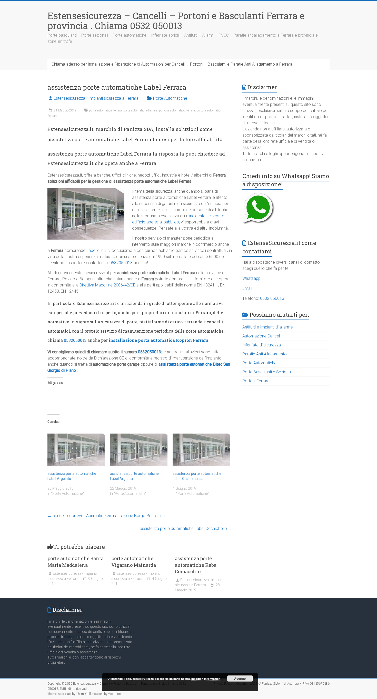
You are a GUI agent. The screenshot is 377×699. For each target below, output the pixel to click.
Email (247, 288)
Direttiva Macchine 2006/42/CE (107, 285)
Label (91, 250)
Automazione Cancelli (261, 336)
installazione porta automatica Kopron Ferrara (159, 340)
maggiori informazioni (206, 679)
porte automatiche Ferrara (140, 110)
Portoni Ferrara (256, 380)
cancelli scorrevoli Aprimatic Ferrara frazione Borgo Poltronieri (106, 515)
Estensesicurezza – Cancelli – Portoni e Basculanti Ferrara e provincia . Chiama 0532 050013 (175, 20)
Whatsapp (251, 278)
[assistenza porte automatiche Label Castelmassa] (201, 450)
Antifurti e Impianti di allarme (267, 327)
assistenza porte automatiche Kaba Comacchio (195, 564)
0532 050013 (272, 298)
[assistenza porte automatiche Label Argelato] (76, 450)
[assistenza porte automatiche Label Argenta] (138, 450)
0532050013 (121, 262)
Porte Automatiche (170, 98)
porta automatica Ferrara (105, 110)
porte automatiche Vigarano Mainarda (133, 561)
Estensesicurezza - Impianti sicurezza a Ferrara (96, 98)
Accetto (240, 678)
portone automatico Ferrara (177, 110)
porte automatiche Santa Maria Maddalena (75, 561)
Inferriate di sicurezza (261, 345)
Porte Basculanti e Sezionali (267, 371)
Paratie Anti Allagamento (264, 354)
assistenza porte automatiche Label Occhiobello (186, 528)
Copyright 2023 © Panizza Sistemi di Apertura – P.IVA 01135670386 (283, 683)
